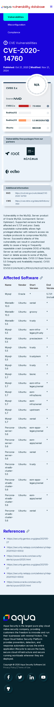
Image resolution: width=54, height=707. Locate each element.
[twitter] (21, 678)
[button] (51, 6)
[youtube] (44, 678)
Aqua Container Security (19, 619)
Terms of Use (24, 667)
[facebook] (9, 678)
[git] (9, 689)
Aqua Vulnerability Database (23, 7)
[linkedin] (32, 678)
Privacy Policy (9, 667)
